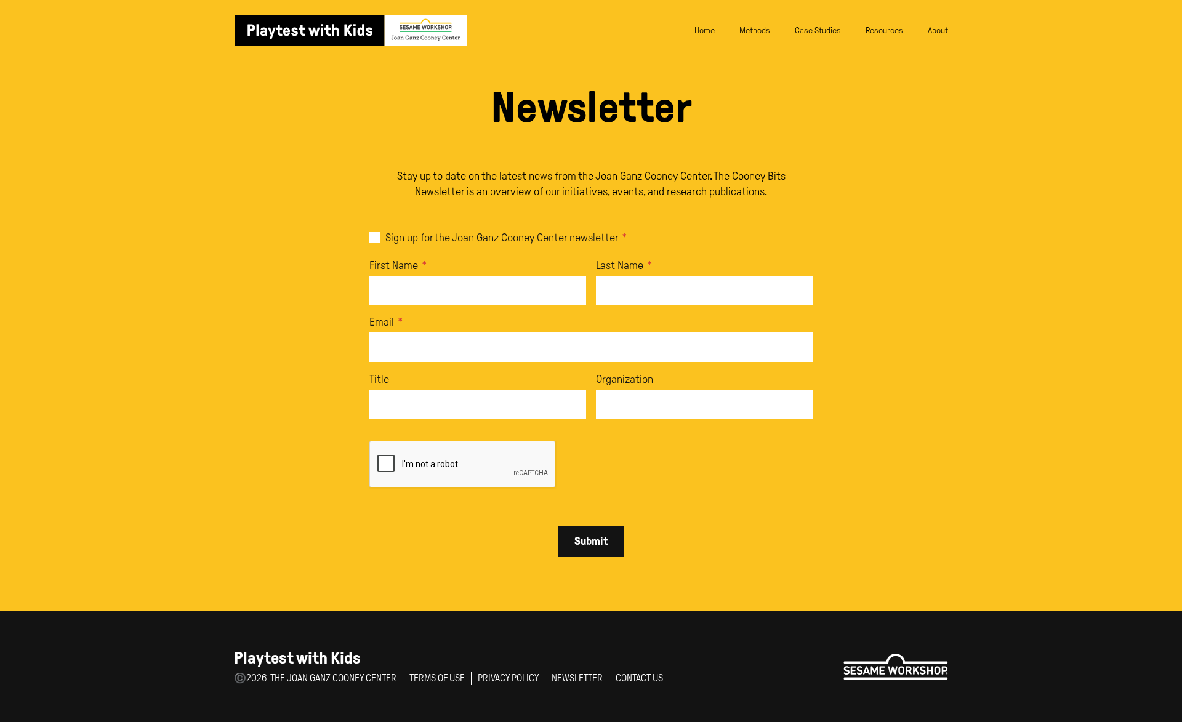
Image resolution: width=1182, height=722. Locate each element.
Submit (591, 541)
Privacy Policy (508, 678)
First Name (398, 265)
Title (379, 379)
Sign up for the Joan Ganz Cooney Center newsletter (506, 237)
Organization (624, 379)
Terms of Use (437, 678)
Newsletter (577, 678)
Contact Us (639, 678)
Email (386, 322)
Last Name (624, 265)
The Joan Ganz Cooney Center (333, 678)
